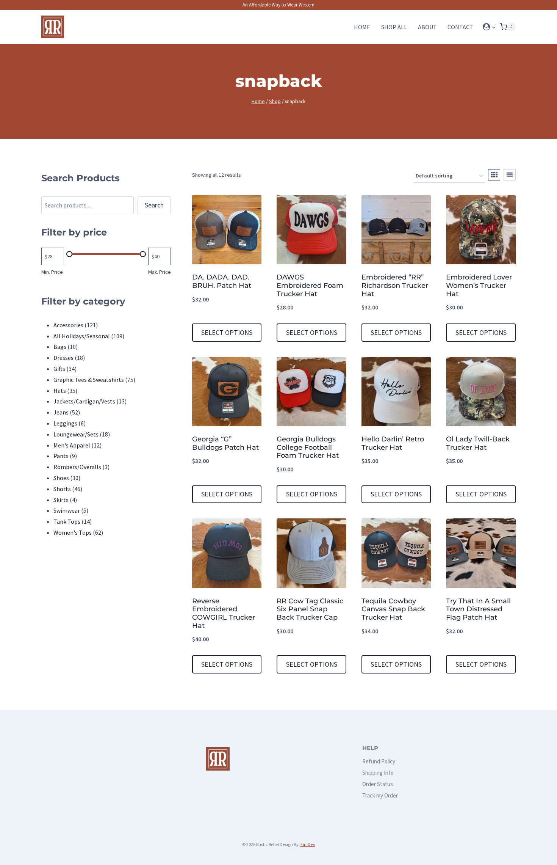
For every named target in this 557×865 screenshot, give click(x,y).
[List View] (510, 175)
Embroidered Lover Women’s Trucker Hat (479, 285)
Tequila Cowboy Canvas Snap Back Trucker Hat (393, 609)
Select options (226, 332)
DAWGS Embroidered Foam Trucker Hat (310, 285)
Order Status (377, 784)
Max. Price (159, 271)
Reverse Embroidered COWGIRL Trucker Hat (223, 613)
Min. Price (52, 271)
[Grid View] (494, 175)
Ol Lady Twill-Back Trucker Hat (478, 443)
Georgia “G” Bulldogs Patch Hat (225, 443)
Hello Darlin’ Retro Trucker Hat (392, 443)
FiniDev (307, 844)
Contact (460, 27)
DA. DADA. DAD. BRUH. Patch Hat (221, 281)
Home (362, 27)
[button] (493, 27)
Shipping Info (378, 772)
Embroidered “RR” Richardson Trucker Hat (394, 285)
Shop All (394, 27)
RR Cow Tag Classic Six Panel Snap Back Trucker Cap (310, 609)
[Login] (489, 27)
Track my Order (380, 795)
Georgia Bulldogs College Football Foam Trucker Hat (308, 447)
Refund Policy (378, 761)
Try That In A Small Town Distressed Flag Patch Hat (478, 609)
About (427, 27)
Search (154, 205)
